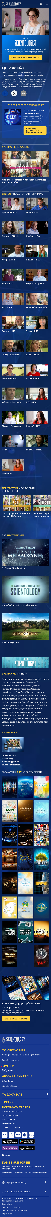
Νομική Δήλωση (8, 1214)
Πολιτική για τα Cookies (11, 1207)
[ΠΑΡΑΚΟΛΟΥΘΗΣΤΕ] (41, 811)
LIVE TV (8, 1066)
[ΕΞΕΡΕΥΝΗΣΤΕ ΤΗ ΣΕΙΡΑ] (9, 787)
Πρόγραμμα (7, 1070)
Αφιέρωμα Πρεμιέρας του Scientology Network (21, 1055)
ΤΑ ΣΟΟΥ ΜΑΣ (12, 1094)
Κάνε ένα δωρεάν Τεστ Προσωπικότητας (34, 130)
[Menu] (47, 4)
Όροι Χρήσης (7, 1204)
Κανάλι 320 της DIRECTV (12, 1111)
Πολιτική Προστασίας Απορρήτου (14, 1210)
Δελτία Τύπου (7, 1081)
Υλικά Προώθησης (9, 1086)
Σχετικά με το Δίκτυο (10, 1060)
